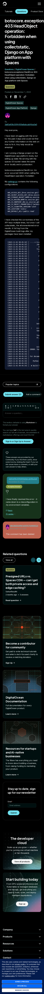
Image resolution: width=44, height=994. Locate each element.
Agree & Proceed (22, 982)
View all (9, 560)
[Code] (11, 408)
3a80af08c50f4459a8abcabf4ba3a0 (21, 124)
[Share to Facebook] (10, 96)
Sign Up (9, 663)
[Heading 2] (25, 406)
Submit (14, 813)
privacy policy (20, 964)
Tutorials (8, 11)
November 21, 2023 (17, 482)
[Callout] (6, 408)
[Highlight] (20, 406)
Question (10, 87)
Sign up (22, 904)
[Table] (8, 408)
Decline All (22, 986)
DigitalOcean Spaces (24, 69)
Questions (21, 11)
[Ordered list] (33, 406)
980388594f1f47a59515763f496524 (24, 526)
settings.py (12, 181)
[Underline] (11, 406)
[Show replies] (15, 514)
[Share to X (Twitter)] (6, 96)
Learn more (11, 714)
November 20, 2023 (18, 529)
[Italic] (8, 406)
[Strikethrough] (13, 406)
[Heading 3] (28, 406)
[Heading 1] (23, 406)
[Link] (16, 406)
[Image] (18, 406)
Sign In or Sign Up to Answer (18, 441)
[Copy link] (24, 96)
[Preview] (36, 408)
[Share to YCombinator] (20, 96)
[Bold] (6, 406)
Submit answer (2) (13, 394)
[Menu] (39, 4)
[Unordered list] (30, 406)
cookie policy (10, 976)
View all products (22, 861)
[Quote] (35, 406)
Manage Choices (22, 990)
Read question (12, 600)
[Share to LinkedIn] (15, 96)
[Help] (38, 408)
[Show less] (40, 478)
